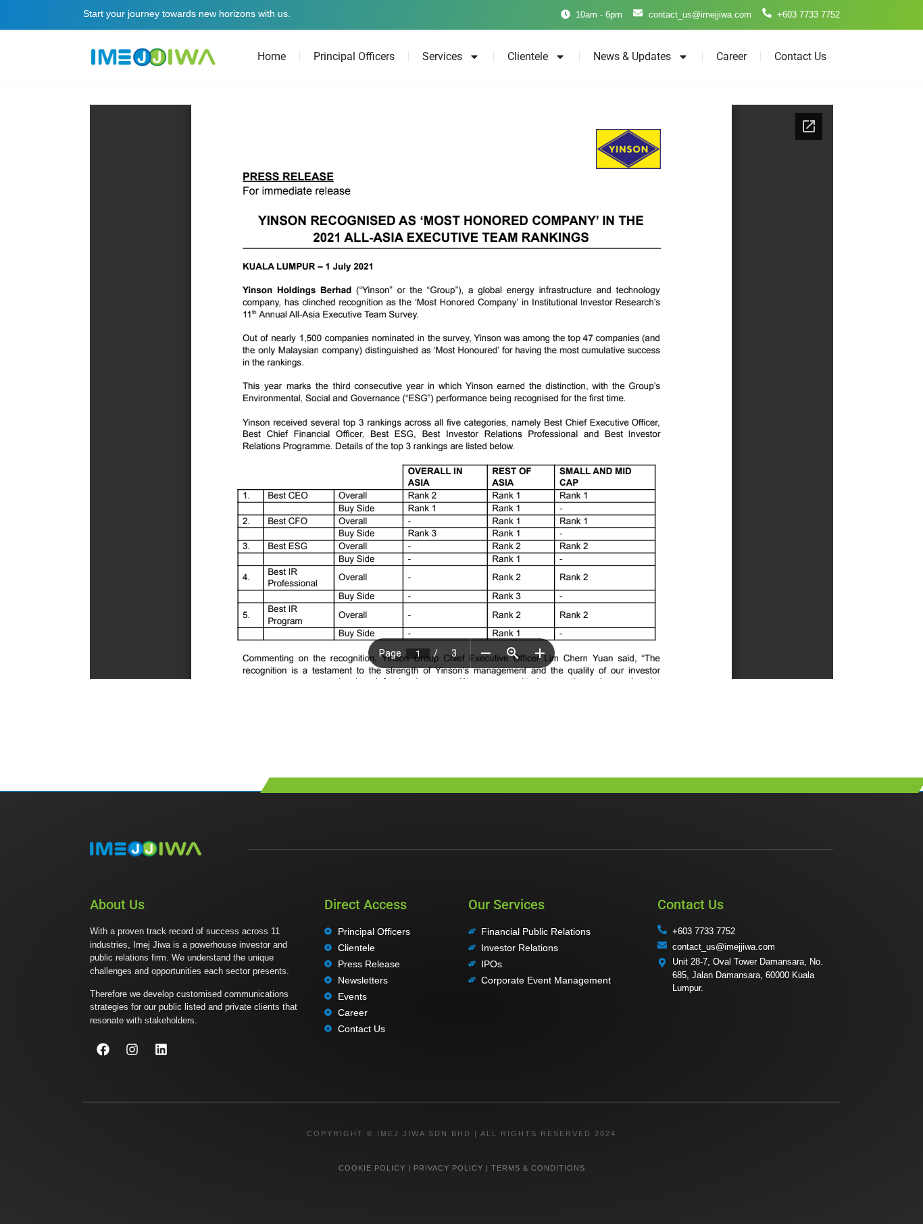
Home (271, 56)
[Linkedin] (161, 1050)
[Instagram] (132, 1050)
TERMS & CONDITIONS (538, 1168)
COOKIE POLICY (372, 1168)
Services (442, 56)
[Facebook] (103, 1050)
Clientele (527, 56)
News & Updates (632, 56)
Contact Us (800, 56)
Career (731, 56)
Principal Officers (354, 56)
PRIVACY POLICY (448, 1168)
